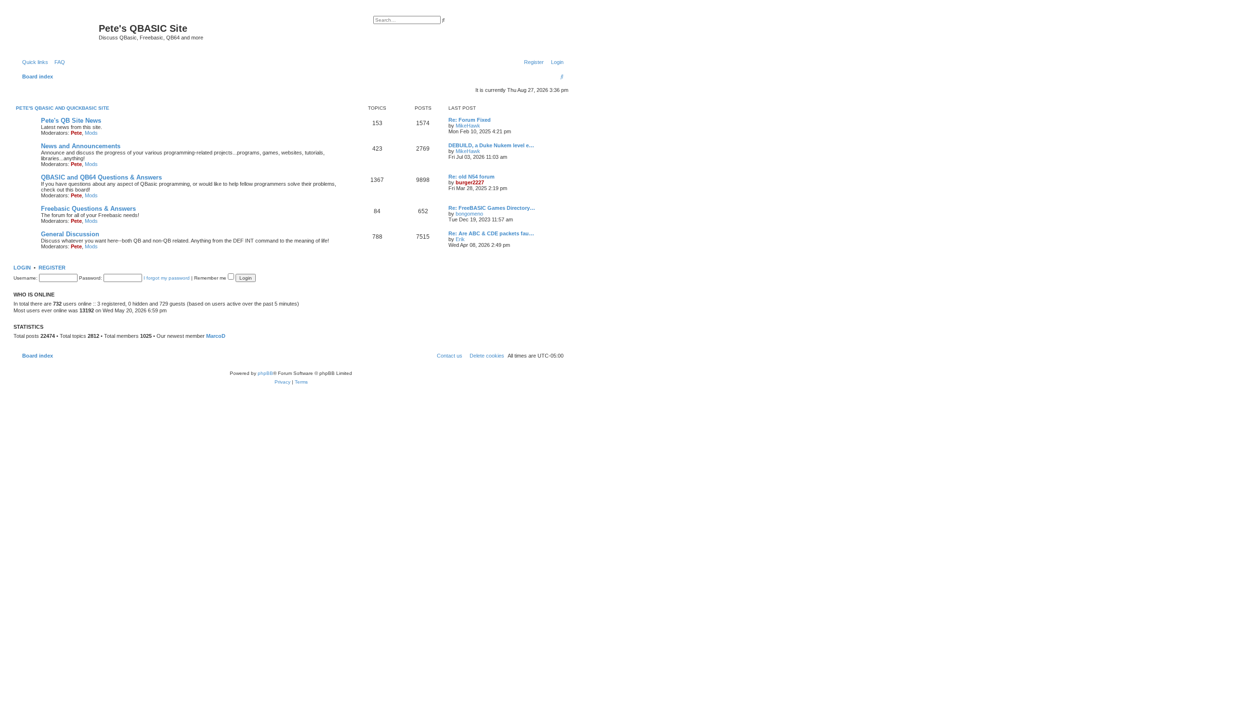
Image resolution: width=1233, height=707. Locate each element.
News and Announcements (80, 146)
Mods (91, 133)
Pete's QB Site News (71, 120)
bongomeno (469, 214)
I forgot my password (167, 278)
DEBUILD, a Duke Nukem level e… (491, 145)
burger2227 (470, 182)
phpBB (265, 373)
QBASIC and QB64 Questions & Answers (101, 177)
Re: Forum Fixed (469, 120)
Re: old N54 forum (471, 177)
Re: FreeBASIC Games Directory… (491, 208)
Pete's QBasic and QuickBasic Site (62, 108)
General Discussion (70, 234)
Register (52, 267)
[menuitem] (58, 62)
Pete (76, 133)
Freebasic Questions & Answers (88, 208)
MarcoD (215, 336)
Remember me (211, 278)
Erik (460, 239)
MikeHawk (468, 126)
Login (22, 267)
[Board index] (57, 31)
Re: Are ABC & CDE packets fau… (491, 233)
